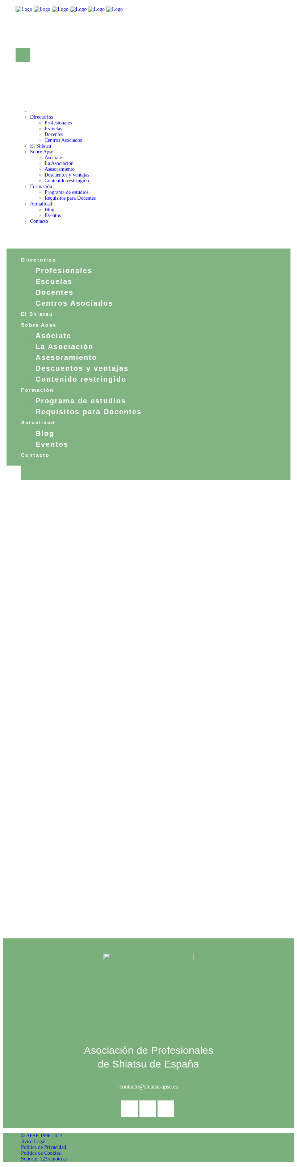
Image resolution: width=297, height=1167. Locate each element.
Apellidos (31, 753)
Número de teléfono (44, 772)
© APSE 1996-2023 (41, 1135)
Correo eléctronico (191, 733)
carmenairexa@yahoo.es (182, 740)
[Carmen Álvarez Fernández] (40, 561)
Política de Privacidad (43, 1147)
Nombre (28, 733)
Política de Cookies (40, 1153)
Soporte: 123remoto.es (44, 1159)
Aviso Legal (33, 1141)
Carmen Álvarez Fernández (130, 568)
